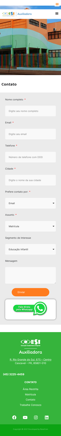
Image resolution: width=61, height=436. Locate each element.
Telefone (10, 145)
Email (8, 122)
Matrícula (30, 394)
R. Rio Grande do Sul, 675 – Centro (30, 359)
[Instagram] (35, 417)
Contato (30, 399)
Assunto (10, 214)
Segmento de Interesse (18, 237)
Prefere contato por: (17, 191)
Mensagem (11, 260)
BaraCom (44, 429)
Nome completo (14, 99)
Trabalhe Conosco (30, 404)
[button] (57, 3)
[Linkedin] (46, 417)
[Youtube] (25, 417)
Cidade (9, 168)
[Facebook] (14, 417)
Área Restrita (30, 389)
